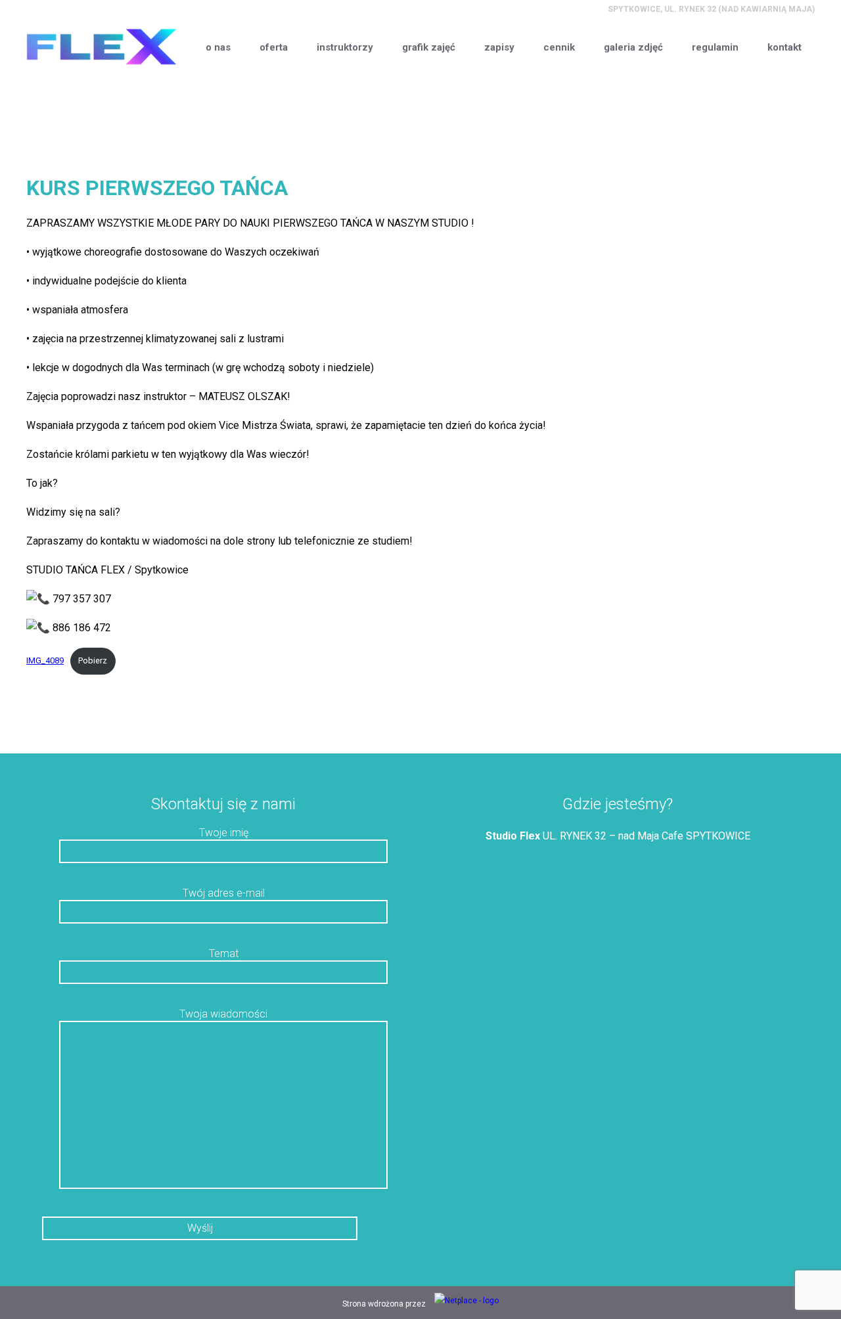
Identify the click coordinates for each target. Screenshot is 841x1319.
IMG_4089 (45, 660)
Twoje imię (223, 832)
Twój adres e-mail (224, 893)
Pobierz (92, 660)
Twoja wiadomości (223, 1014)
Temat (224, 953)
